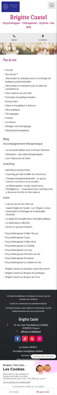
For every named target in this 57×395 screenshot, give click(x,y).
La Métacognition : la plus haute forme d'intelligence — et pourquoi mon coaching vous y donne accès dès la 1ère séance (29, 188)
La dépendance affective (18, 223)
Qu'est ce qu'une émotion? (19, 227)
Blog (6, 139)
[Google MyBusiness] (32, 339)
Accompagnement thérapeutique (23, 143)
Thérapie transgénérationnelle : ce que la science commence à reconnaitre (26, 180)
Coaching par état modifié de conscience (26, 174)
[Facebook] (18, 339)
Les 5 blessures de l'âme (18, 158)
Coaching (9, 163)
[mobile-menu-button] (51, 5)
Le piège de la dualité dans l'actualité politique (28, 218)
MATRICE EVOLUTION (18, 170)
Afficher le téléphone (31, 331)
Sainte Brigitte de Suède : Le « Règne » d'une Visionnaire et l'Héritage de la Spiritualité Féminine (28, 211)
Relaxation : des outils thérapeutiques (24, 154)
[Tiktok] (25, 339)
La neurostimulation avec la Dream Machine (27, 150)
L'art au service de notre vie (19, 204)
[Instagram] (39, 339)
